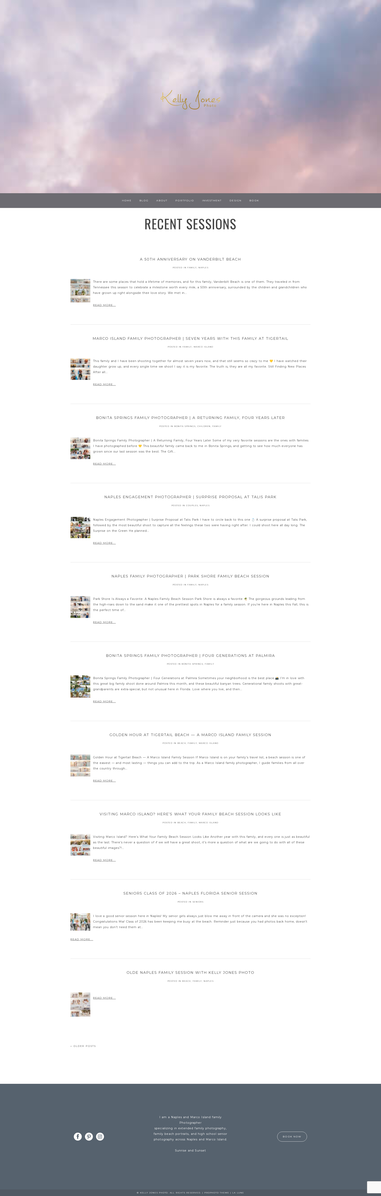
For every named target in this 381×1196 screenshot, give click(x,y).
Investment (212, 200)
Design (235, 200)
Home (127, 200)
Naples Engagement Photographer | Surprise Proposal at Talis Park (190, 497)
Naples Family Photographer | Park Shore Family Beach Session (190, 576)
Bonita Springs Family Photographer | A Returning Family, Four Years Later (190, 418)
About (161, 200)
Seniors (198, 902)
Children (204, 426)
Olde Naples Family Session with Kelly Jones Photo (191, 973)
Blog (144, 200)
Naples (203, 267)
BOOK (254, 200)
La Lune (238, 1192)
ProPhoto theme (216, 1192)
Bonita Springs (185, 426)
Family (192, 267)
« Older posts (83, 1045)
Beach (181, 743)
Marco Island (203, 347)
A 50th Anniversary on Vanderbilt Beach (190, 259)
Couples (192, 505)
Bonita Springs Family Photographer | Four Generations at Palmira (190, 656)
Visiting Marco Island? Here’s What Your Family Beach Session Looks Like (190, 814)
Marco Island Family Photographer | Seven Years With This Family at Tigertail (190, 339)
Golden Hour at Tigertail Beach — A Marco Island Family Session (191, 735)
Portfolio (184, 200)
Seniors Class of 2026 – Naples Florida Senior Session (190, 893)
